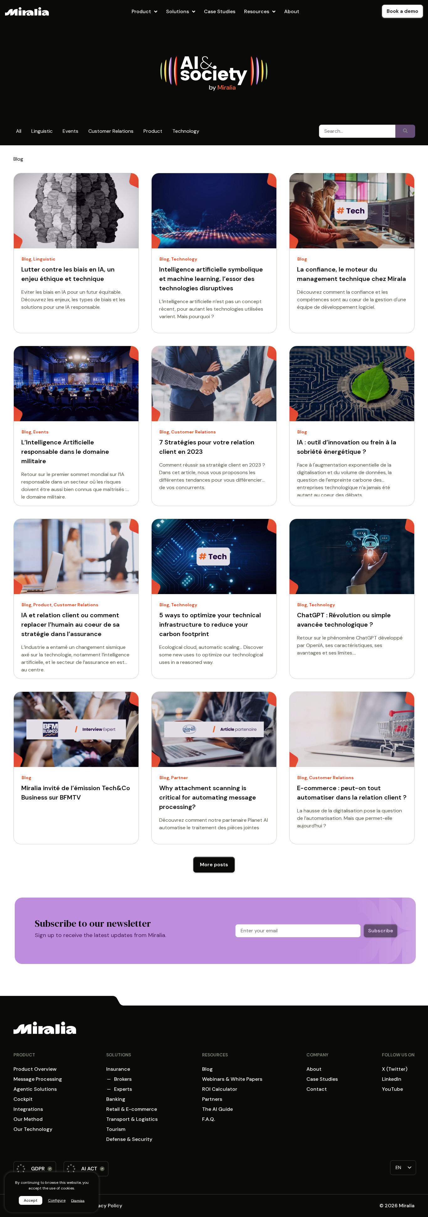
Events (70, 131)
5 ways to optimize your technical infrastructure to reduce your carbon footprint (210, 624)
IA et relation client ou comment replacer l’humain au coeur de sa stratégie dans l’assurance (70, 624)
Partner (179, 777)
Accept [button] (30, 1200)
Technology (185, 131)
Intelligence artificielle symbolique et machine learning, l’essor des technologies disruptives (211, 278)
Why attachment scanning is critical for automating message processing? (207, 797)
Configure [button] (56, 1200)
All (18, 131)
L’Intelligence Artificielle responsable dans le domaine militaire (65, 451)
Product (153, 131)
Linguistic (42, 131)
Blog (26, 259)
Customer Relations (110, 131)
